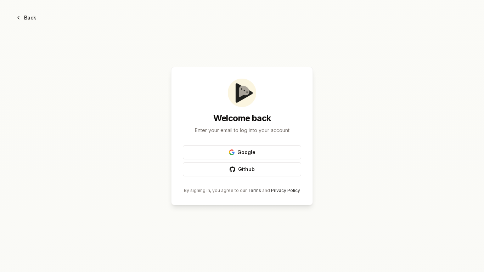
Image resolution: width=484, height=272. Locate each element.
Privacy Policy (285, 190)
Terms (254, 190)
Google (246, 152)
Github (246, 169)
